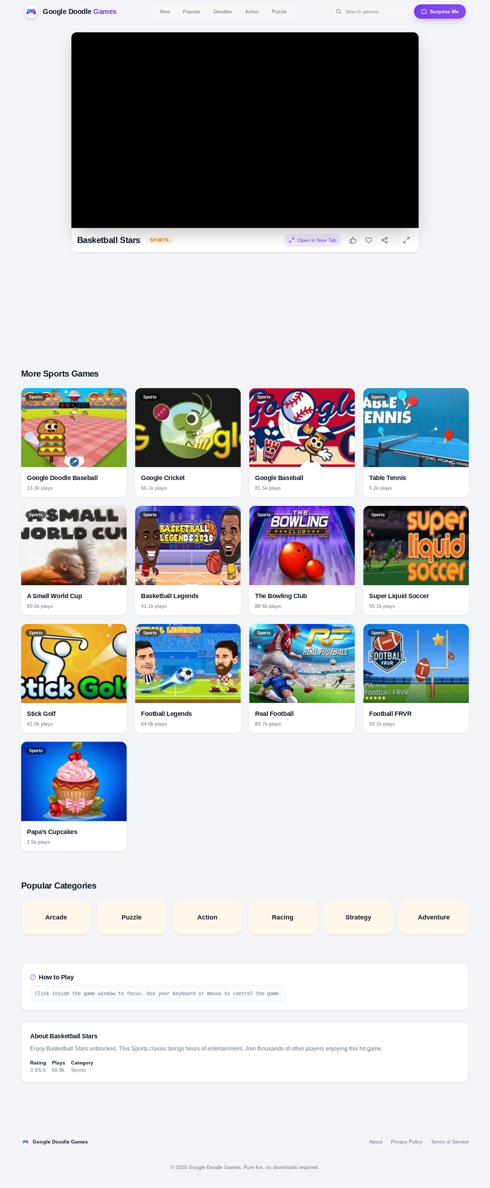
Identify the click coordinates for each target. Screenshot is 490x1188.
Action (252, 11)
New (165, 11)
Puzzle (279, 11)
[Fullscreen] (406, 240)
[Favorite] (368, 240)
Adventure (434, 917)
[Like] (353, 240)
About (375, 1142)
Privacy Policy (406, 1142)
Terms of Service (450, 1142)
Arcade (56, 917)
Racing (282, 917)
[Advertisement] (245, 309)
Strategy (358, 917)
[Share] (384, 240)
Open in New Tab (316, 240)
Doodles (222, 11)
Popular (192, 11)
